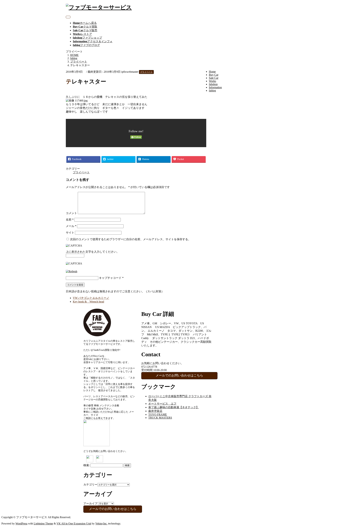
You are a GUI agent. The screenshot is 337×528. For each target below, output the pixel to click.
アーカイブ (90, 503)
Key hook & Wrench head (88, 301)
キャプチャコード (110, 277)
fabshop (213, 84)
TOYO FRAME (157, 414)
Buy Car (213, 74)
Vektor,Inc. (101, 523)
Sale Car (213, 77)
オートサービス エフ (162, 403)
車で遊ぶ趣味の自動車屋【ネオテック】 (173, 407)
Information (215, 87)
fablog (212, 90)
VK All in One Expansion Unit (74, 523)
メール (71, 226)
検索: (86, 465)
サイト (70, 232)
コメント (71, 213)
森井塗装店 (155, 410)
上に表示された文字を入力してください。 (92, 251)
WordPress (21, 523)
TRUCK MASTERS (160, 417)
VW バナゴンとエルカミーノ (91, 297)
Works (212, 81)
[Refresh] (71, 271)
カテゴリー (90, 484)
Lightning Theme (43, 523)
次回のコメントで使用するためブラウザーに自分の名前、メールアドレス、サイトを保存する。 (130, 239)
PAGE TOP (326, 509)
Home (212, 71)
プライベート (146, 72)
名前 (70, 219)
